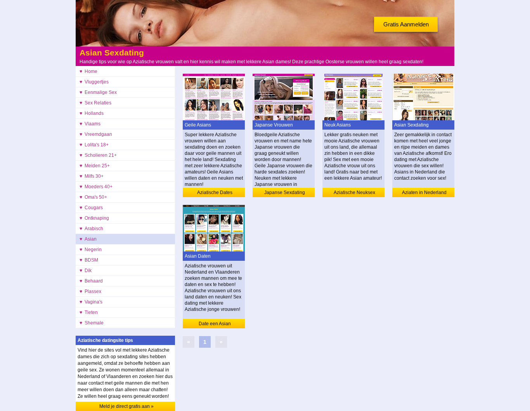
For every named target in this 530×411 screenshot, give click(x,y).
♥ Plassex (90, 291)
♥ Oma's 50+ (93, 197)
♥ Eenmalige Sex (98, 92)
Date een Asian (215, 323)
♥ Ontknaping (94, 218)
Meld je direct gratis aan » (126, 406)
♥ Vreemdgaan (96, 134)
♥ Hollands (92, 113)
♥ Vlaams (90, 124)
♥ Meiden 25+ (95, 165)
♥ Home (88, 71)
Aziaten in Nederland (424, 192)
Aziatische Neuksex (354, 192)
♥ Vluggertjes (94, 82)
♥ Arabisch (91, 228)
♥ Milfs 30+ (92, 176)
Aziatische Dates (214, 192)
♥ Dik (86, 270)
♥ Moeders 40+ (96, 186)
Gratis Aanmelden (406, 24)
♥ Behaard (91, 281)
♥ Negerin (91, 249)
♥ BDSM (89, 260)
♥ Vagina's (91, 302)
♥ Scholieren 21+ (98, 155)
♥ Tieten (89, 312)
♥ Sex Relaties (95, 103)
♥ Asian (88, 239)
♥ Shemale (92, 323)
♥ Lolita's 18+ (94, 144)
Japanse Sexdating (284, 192)
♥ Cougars (91, 207)
